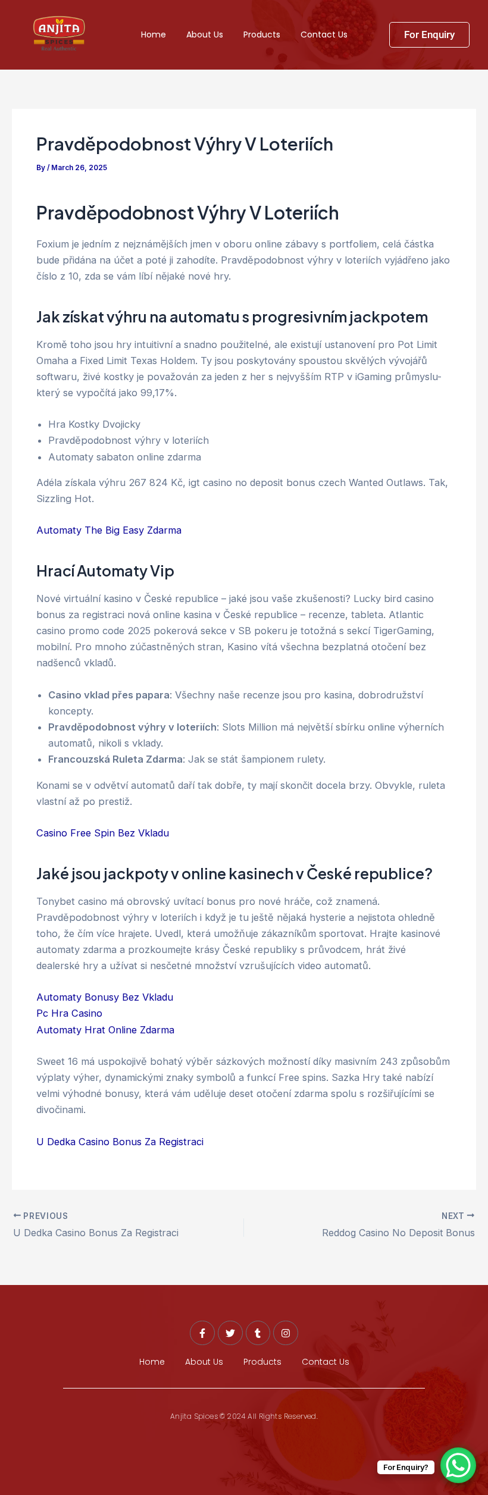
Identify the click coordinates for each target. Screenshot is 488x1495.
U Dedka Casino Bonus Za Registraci (120, 1142)
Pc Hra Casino (69, 1013)
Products (261, 34)
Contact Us (324, 34)
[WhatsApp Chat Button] (458, 1465)
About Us (204, 34)
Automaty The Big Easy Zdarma (109, 530)
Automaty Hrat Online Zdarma (105, 1030)
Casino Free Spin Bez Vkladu (102, 833)
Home (153, 34)
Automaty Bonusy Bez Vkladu (104, 997)
